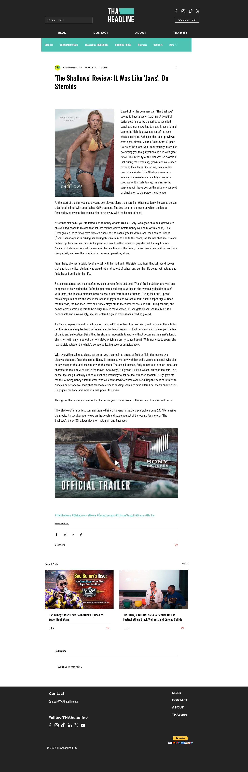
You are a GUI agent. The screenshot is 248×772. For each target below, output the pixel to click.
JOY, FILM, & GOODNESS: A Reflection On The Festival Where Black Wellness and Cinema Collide (152, 617)
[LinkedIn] (70, 725)
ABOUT (178, 707)
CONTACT (179, 700)
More (171, 44)
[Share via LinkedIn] (73, 534)
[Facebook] (176, 11)
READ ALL (49, 44)
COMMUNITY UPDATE (69, 44)
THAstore (179, 715)
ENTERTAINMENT (62, 523)
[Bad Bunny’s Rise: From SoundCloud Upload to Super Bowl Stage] (79, 589)
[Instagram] (183, 11)
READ (176, 693)
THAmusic (142, 44)
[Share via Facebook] (56, 534)
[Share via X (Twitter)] (64, 534)
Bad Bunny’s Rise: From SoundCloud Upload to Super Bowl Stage (76, 617)
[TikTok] (190, 11)
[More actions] (176, 68)
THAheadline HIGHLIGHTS (96, 44)
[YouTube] (83, 725)
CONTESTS (158, 44)
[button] (187, 20)
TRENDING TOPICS (123, 44)
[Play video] (116, 463)
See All (185, 563)
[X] (197, 11)
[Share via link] (81, 534)
